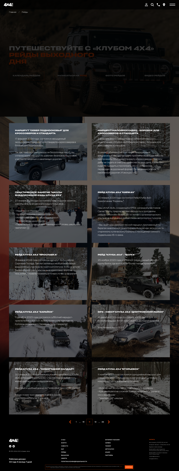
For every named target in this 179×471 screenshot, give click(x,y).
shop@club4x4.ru (153, 458)
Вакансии (65, 455)
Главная (13, 12)
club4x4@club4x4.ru (154, 456)
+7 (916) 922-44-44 (164, 444)
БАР (62, 449)
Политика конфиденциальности (74, 461)
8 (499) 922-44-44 (162, 442)
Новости (64, 446)
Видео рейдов (155, 76)
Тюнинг (108, 446)
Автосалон (109, 449)
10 (83, 422)
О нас (63, 439)
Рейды (63, 452)
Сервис (108, 443)
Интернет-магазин (112, 439)
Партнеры (109, 455)
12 (95, 422)
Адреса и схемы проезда (155, 446)
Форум (64, 443)
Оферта (64, 458)
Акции (107, 452)
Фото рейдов (115, 76)
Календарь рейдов (26, 76)
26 (103, 422)
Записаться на (72, 76)
